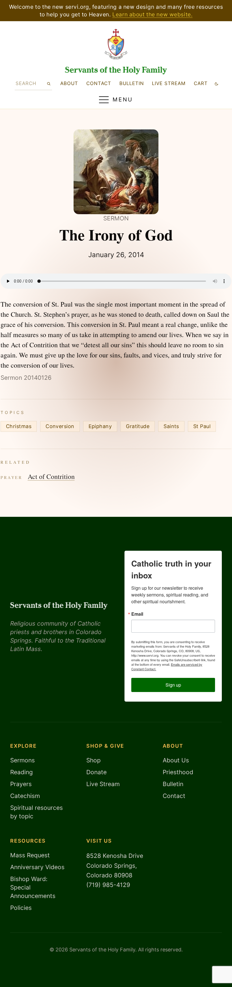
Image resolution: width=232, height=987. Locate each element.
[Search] (48, 83)
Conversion (60, 426)
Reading (21, 772)
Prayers (21, 784)
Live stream (169, 83)
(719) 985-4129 (108, 884)
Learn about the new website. (152, 14)
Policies (21, 907)
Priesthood (178, 772)
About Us (176, 760)
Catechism (25, 795)
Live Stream (103, 784)
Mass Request (30, 855)
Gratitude (137, 426)
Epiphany (100, 426)
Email (137, 614)
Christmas (18, 426)
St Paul (201, 426)
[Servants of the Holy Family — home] (116, 70)
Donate (96, 772)
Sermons (22, 760)
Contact (98, 83)
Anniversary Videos (37, 867)
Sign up (173, 685)
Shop (93, 760)
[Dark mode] (216, 83)
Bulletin (131, 83)
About (69, 83)
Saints (171, 426)
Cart (201, 83)
